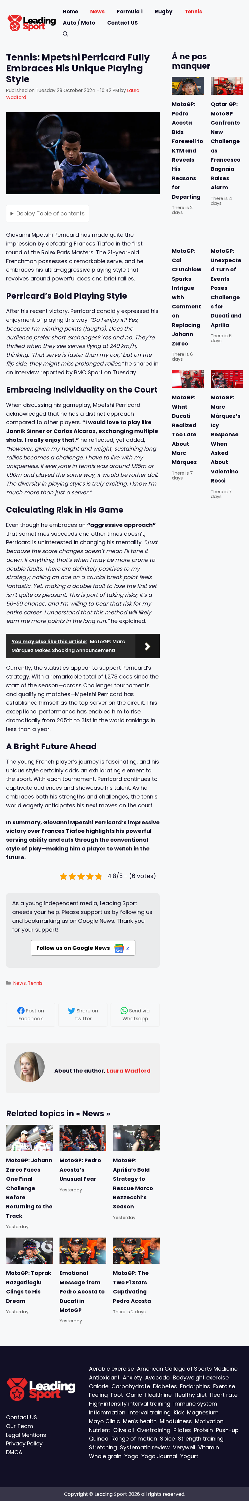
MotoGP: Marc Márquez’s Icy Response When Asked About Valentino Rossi (225, 439)
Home (70, 11)
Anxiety (132, 1377)
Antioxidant (104, 1377)
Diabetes (165, 1386)
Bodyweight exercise (201, 1377)
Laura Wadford (129, 1070)
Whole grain (105, 1456)
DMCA (14, 1452)
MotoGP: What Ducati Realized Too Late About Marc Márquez (184, 430)
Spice (167, 1438)
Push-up (227, 1430)
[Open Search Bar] (65, 34)
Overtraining (153, 1430)
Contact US (122, 22)
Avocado (157, 1377)
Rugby (163, 11)
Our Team (19, 1426)
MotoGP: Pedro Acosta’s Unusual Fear (80, 1170)
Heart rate (223, 1395)
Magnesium (203, 1412)
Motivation (209, 1421)
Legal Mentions (26, 1435)
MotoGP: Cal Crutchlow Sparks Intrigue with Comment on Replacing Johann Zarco (186, 297)
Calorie (98, 1386)
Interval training (149, 1412)
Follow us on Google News (73, 948)
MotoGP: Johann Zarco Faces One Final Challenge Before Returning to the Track (29, 1188)
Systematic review (145, 1447)
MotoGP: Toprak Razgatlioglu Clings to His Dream (28, 1287)
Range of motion (134, 1438)
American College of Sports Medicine (187, 1368)
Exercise (224, 1386)
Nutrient (99, 1430)
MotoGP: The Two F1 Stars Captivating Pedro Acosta (132, 1287)
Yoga (131, 1456)
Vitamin (208, 1447)
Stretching (103, 1447)
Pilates (182, 1430)
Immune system (195, 1403)
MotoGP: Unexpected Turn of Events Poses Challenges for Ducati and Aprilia (226, 287)
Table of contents (50, 213)
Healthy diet (191, 1395)
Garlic (134, 1395)
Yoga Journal (159, 1456)
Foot (117, 1395)
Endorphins (195, 1386)
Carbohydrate (130, 1386)
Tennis (193, 11)
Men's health (140, 1421)
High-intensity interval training (129, 1403)
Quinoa (98, 1438)
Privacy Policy (24, 1443)
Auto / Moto (79, 22)
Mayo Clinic (104, 1421)
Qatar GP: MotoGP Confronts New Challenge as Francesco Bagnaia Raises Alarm (225, 146)
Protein (203, 1430)
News (97, 11)
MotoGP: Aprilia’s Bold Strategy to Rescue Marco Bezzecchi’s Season (133, 1183)
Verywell (184, 1447)
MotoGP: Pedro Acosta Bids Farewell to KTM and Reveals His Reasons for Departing (187, 151)
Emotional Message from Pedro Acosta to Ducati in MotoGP (82, 1292)
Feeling (98, 1395)
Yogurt (189, 1456)
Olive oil (123, 1430)
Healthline (158, 1395)
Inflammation (107, 1412)
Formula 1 (130, 11)
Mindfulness (176, 1421)
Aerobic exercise (111, 1368)
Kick (179, 1412)
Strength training (200, 1438)
